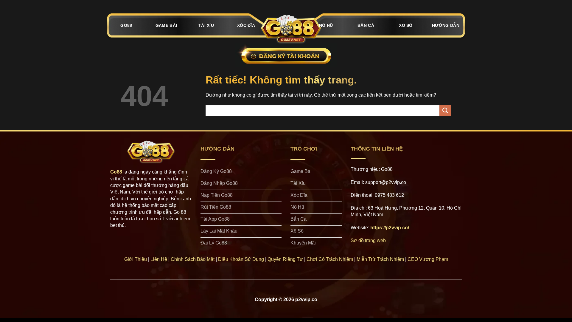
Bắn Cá (366, 25)
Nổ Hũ (326, 25)
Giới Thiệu (135, 259)
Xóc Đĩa (246, 25)
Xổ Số (405, 25)
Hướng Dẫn (445, 25)
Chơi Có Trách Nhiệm (330, 259)
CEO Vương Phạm (428, 259)
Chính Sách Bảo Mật (192, 259)
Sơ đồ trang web (368, 240)
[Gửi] (445, 110)
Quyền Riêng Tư (285, 259)
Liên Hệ (158, 259)
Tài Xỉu (206, 25)
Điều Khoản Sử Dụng (241, 259)
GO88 (126, 25)
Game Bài (166, 25)
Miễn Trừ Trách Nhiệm (380, 259)
